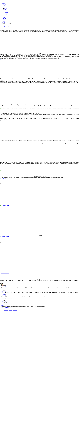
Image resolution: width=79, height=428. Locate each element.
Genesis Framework (10, 310)
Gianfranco (4, 294)
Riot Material (1, 0)
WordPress (14, 310)
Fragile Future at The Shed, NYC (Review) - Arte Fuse (7, 307)
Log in (16, 310)
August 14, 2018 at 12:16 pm (4, 301)
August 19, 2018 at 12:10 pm (4, 291)
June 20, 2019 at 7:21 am (3, 286)
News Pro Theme (6, 310)
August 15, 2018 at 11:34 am (4, 295)
